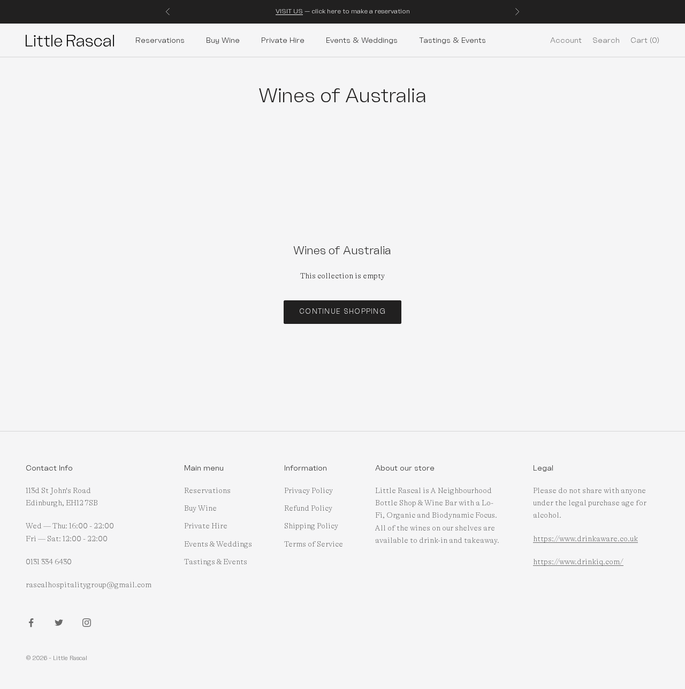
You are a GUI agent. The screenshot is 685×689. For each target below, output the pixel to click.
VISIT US (289, 11)
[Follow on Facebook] (31, 622)
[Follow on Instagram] (86, 622)
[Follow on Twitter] (59, 622)
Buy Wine (223, 40)
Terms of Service (313, 544)
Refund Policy (308, 508)
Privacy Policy (308, 491)
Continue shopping (342, 311)
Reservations (160, 40)
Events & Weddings (362, 40)
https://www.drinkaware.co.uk (585, 539)
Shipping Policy (311, 526)
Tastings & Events (452, 40)
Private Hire (283, 40)
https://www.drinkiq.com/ (578, 562)
